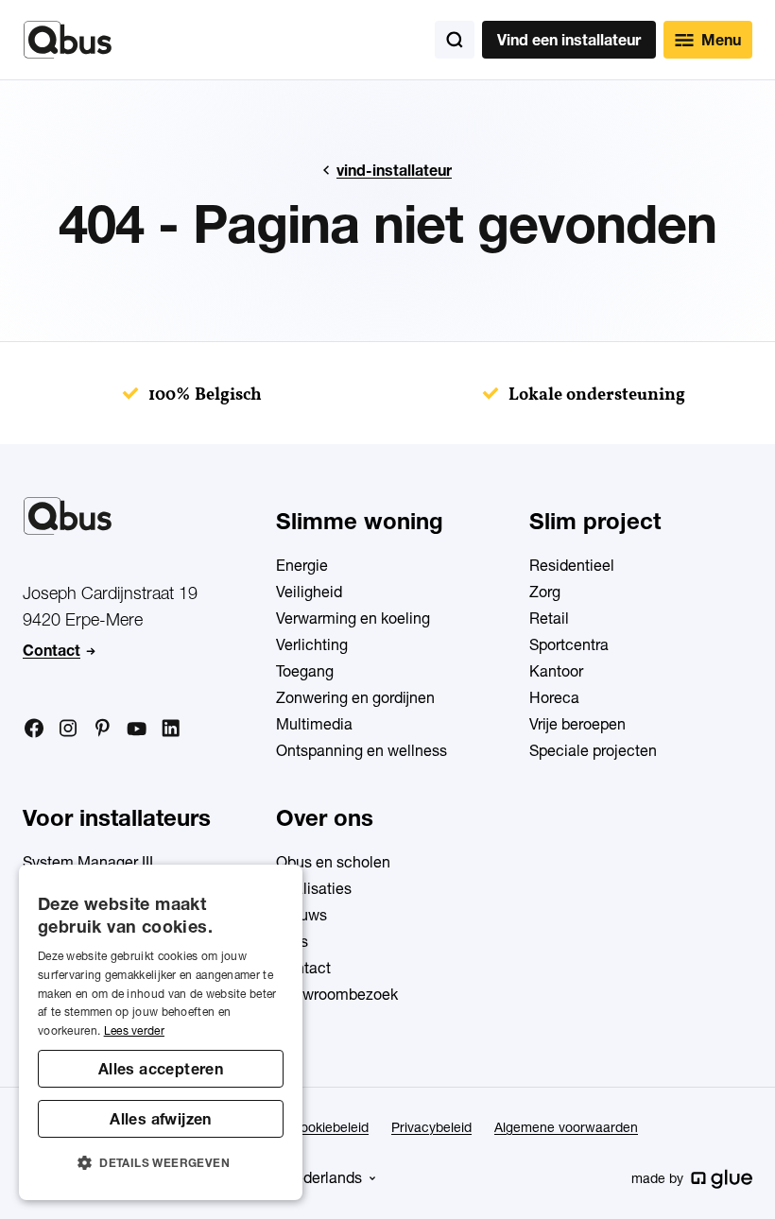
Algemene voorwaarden (566, 1127)
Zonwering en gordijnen (355, 697)
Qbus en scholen (333, 861)
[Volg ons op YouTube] (136, 729)
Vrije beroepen (577, 723)
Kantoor (556, 670)
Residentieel (571, 565)
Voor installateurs (117, 818)
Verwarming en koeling (353, 618)
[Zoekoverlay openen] (454, 40)
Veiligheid (309, 591)
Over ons (324, 818)
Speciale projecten (593, 750)
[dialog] (160, 1032)
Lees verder (134, 1030)
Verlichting (312, 644)
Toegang (305, 670)
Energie (302, 565)
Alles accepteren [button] (160, 1068)
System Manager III (88, 861)
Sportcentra (569, 644)
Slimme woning (359, 521)
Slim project (595, 521)
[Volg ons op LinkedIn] (170, 728)
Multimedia (314, 723)
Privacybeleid (431, 1127)
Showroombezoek (337, 994)
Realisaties (314, 888)
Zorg (544, 591)
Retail (549, 618)
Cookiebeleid (330, 1127)
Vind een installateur (569, 39)
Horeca (554, 697)
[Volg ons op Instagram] (68, 728)
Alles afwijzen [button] (161, 1118)
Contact (51, 650)
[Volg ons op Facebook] (34, 727)
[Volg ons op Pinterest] (102, 727)
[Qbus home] (67, 40)
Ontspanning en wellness (361, 750)
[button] (161, 1163)
